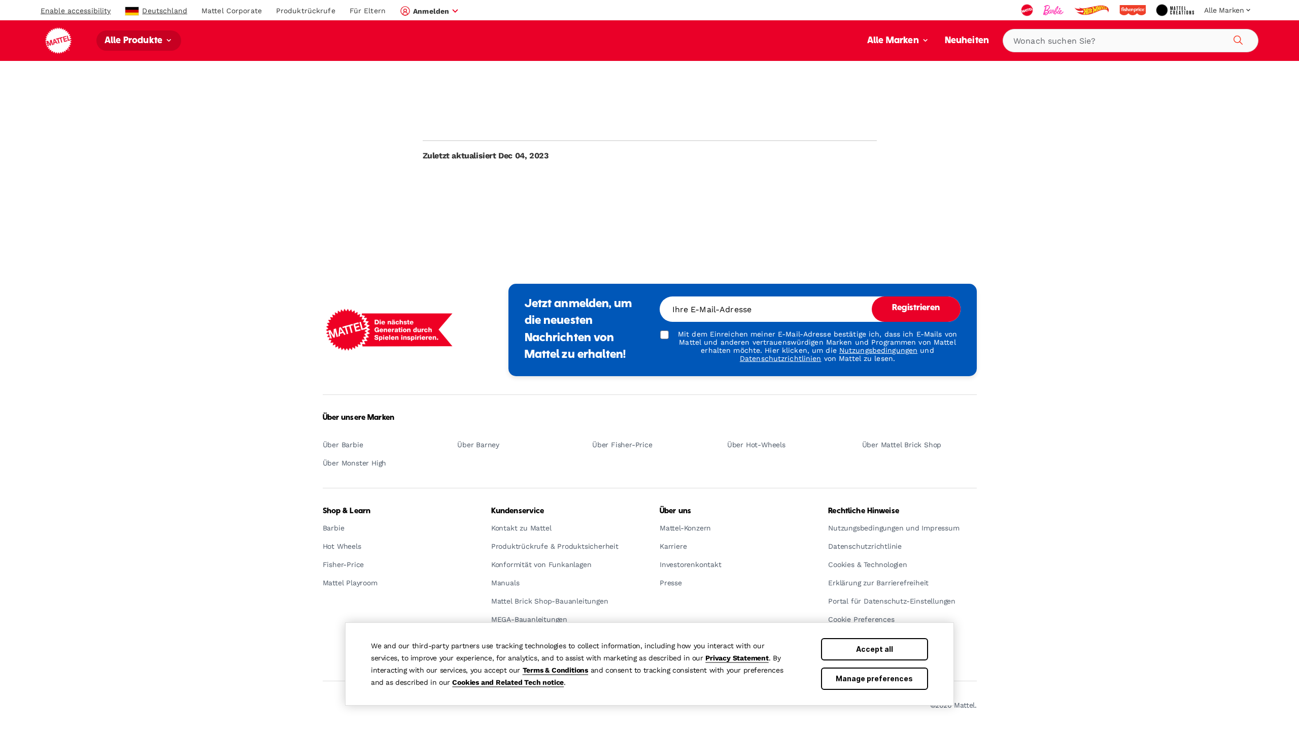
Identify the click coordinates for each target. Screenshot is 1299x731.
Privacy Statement (737, 658)
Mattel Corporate (231, 11)
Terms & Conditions (555, 670)
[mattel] (1028, 10)
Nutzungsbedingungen (878, 350)
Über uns (675, 511)
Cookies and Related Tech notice (508, 682)
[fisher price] (1133, 10)
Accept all (874, 649)
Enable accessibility (76, 11)
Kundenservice (517, 511)
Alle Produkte (134, 41)
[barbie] (1054, 10)
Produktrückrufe (305, 11)
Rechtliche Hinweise (863, 511)
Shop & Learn (347, 511)
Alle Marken (894, 41)
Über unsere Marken (359, 417)
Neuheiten (967, 41)
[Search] (1236, 38)
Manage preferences (874, 678)
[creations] (1176, 10)
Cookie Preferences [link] (861, 619)
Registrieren (916, 308)
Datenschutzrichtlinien (781, 358)
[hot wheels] (1092, 10)
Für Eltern (368, 11)
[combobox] (1130, 40)
